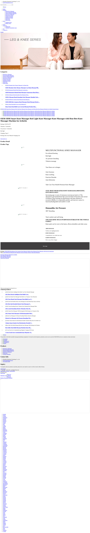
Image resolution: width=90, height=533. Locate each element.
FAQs (4, 24)
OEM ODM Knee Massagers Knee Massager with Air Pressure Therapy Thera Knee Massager (21, 252)
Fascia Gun (7, 19)
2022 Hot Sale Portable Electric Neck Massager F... (18, 304)
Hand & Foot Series (9, 15)
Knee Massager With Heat (5, 255)
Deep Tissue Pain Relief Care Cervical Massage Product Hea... (20, 106)
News (4, 21)
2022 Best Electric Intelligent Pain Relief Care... (17, 294)
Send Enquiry (3, 368)
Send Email (2, 373)
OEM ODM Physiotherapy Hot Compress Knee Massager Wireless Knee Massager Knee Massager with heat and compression (29, 251)
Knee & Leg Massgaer (9, 14)
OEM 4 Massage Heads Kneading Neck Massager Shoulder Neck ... (22, 97)
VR (3, 28)
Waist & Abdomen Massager (10, 13)
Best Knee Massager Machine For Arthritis (8, 254)
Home (4, 9)
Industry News (8, 23)
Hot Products (3, 371)
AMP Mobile (12, 371)
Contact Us (5, 30)
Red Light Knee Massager (5, 256)
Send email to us (3, 138)
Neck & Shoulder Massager (10, 12)
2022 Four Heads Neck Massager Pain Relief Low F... (18, 299)
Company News (8, 22)
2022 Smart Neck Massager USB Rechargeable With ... (19, 313)
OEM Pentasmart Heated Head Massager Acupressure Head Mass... (22, 92)
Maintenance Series (9, 17)
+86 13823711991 (6, 361)
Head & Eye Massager (9, 11)
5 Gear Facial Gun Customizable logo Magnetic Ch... (18, 332)
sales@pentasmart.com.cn (8, 2)
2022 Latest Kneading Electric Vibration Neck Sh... (18, 308)
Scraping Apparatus (9, 16)
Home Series (7, 20)
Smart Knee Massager (4, 258)
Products (4, 10)
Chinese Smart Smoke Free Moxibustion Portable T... (18, 323)
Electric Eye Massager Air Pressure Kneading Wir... (18, 318)
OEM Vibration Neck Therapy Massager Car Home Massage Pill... (22, 87)
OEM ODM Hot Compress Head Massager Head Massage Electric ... (22, 102)
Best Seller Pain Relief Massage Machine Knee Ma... (18, 327)
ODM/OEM (7, 26)
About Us (5, 25)
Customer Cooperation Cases (11, 27)
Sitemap (7, 371)
